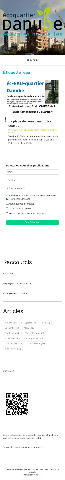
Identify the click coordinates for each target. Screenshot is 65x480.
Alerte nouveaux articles (21, 204)
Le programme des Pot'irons (18, 283)
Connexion (8, 371)
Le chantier (12, 328)
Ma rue (29, 328)
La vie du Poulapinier (19, 208)
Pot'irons (38, 333)
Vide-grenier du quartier (15, 293)
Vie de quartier (33, 338)
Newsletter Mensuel (19, 199)
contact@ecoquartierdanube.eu (30, 447)
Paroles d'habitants (16, 333)
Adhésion (8, 273)
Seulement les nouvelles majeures (27, 213)
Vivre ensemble (14, 343)
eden (19, 130)
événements (45, 130)
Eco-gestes (28, 323)
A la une (11, 323)
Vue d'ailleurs (36, 343)
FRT (40, 475)
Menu (34, 60)
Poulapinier (12, 338)
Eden (45, 323)
